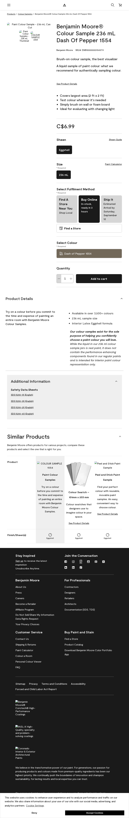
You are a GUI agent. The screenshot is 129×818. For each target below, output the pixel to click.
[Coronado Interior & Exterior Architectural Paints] (30, 752)
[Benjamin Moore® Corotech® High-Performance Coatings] (30, 707)
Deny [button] (34, 813)
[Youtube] (88, 562)
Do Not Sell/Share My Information (34, 614)
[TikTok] (81, 567)
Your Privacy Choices (27, 624)
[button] (112, 5)
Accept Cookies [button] (94, 813)
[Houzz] (65, 567)
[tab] (24, 36)
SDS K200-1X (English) (22, 394)
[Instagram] (73, 562)
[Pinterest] (96, 562)
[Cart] (120, 5)
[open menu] (9, 5)
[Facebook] (65, 562)
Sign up (19, 560)
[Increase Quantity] (71, 278)
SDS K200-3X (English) (22, 401)
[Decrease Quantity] (59, 278)
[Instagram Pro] (81, 562)
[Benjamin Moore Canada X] (103, 562)
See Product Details (66, 83)
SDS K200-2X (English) (22, 407)
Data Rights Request (26, 618)
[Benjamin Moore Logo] (64, 5)
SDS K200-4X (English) (22, 413)
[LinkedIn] (73, 567)
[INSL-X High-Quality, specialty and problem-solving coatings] (30, 731)
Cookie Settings (35, 805)
